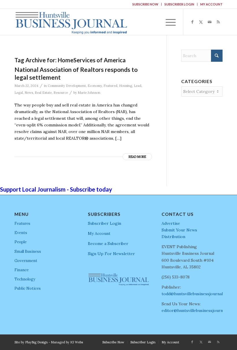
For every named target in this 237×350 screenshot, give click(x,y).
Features (22, 223)
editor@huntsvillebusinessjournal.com (198, 310)
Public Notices (27, 288)
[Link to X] (201, 22)
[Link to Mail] (209, 22)
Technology (24, 279)
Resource (60, 93)
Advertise (171, 223)
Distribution (173, 236)
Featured (110, 86)
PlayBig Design (36, 342)
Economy (95, 86)
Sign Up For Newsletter (111, 253)
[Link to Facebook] (192, 22)
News (29, 93)
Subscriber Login (179, 4)
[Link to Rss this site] (218, 22)
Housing (125, 86)
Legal (18, 93)
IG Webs (76, 342)
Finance (21, 269)
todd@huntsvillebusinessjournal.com (197, 293)
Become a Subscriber (108, 243)
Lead (137, 86)
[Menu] (168, 22)
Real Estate (43, 93)
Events (20, 232)
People (20, 241)
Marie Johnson (89, 93)
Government (25, 260)
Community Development (67, 86)
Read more (137, 157)
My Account (211, 4)
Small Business (27, 251)
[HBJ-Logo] (71, 22)
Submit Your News (179, 230)
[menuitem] (145, 4)
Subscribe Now (145, 4)
